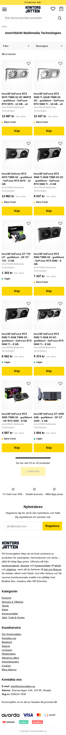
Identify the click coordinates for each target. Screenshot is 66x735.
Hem (4, 26)
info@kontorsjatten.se (23, 686)
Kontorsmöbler (10, 613)
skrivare (24, 565)
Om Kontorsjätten (11, 634)
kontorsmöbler (43, 565)
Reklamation (9, 653)
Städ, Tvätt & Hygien (13, 617)
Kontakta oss (9, 638)
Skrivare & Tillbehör (12, 601)
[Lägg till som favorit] (28, 63)
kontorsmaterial (10, 565)
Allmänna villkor (10, 657)
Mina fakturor (9, 669)
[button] (61, 9)
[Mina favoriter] (53, 9)
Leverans (7, 650)
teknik (57, 565)
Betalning (7, 642)
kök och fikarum (52, 569)
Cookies (6, 665)
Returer (6, 646)
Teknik (5, 605)
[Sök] (59, 18)
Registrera (52, 525)
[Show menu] (4, 9)
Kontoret (6, 597)
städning (11, 569)
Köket (5, 609)
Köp (17, 130)
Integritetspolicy (10, 661)
